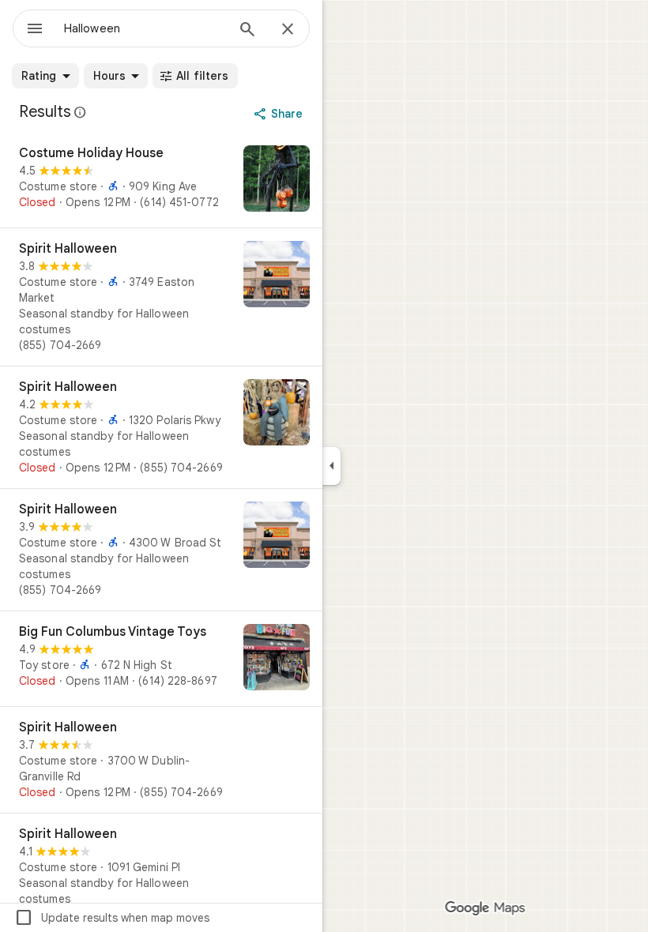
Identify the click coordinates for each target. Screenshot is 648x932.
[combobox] (144, 28)
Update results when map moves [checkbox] (111, 917)
